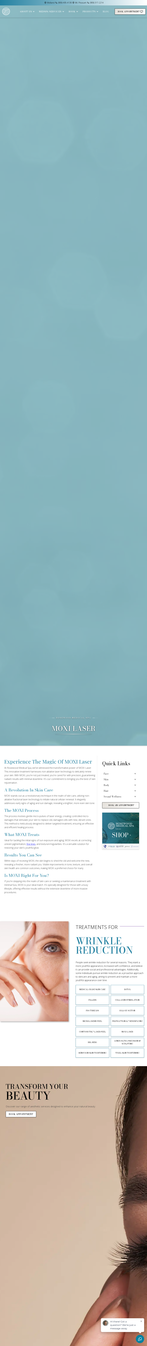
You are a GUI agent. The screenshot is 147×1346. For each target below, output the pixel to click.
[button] (26, 11)
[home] (6, 11)
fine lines (31, 844)
